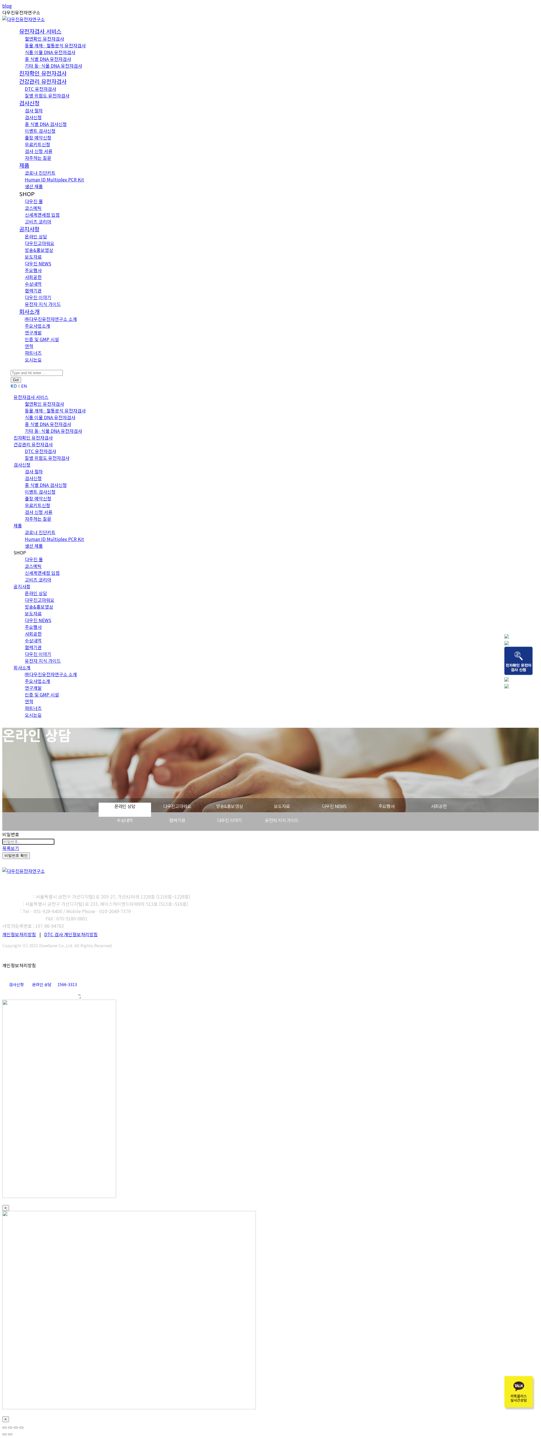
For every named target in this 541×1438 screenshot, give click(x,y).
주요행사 (386, 806)
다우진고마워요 (177, 806)
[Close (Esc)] (4, 1427)
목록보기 (10, 848)
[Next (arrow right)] (10, 1434)
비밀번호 (10, 834)
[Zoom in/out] (21, 1427)
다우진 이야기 (229, 820)
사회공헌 (439, 806)
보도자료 (282, 806)
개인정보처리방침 (19, 934)
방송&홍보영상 (229, 806)
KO (14, 386)
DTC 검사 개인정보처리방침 (71, 934)
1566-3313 (67, 984)
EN (24, 386)
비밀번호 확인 (16, 855)
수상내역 (125, 820)
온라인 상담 (124, 806)
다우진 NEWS (334, 806)
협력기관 (177, 820)
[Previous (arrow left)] (4, 1434)
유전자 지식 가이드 (282, 820)
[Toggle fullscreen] (16, 1427)
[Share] (10, 1427)
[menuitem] (40, 31)
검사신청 (16, 984)
